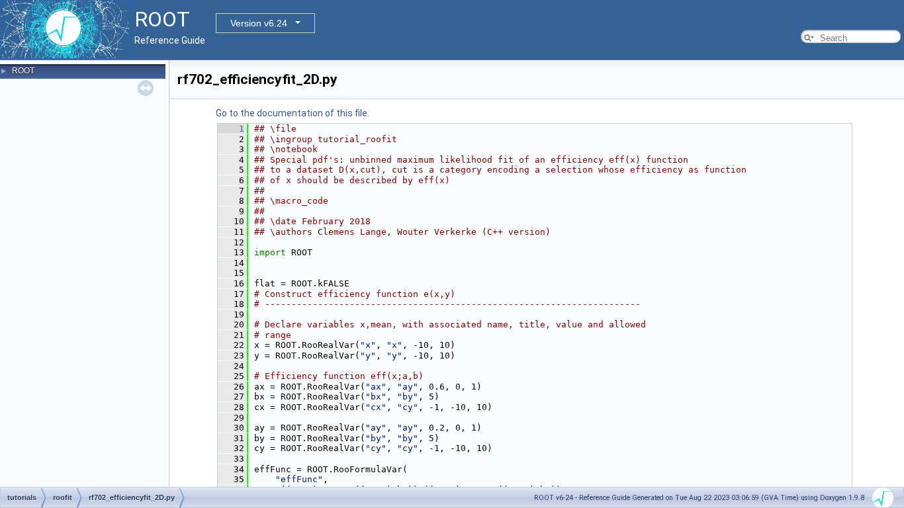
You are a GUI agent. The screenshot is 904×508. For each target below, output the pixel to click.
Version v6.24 (258, 23)
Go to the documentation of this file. (292, 113)
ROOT (23, 70)
